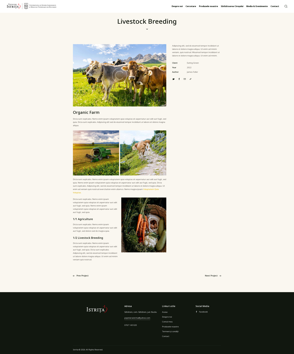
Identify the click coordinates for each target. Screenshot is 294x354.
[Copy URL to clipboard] (190, 79)
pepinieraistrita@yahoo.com (137, 318)
